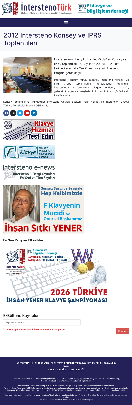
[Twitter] (20, 113)
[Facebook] (6, 113)
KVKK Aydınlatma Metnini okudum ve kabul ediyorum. (36, 329)
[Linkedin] (34, 113)
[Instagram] (13, 113)
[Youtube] (27, 113)
